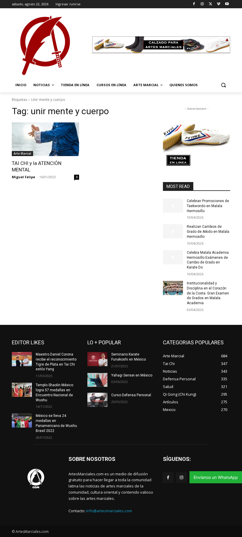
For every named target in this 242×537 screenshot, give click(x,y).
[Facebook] (194, 4)
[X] (210, 4)
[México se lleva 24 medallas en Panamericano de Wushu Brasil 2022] (22, 420)
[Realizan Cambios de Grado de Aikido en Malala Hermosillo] (173, 231)
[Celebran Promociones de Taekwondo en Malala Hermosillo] (173, 206)
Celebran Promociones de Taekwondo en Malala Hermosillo (208, 206)
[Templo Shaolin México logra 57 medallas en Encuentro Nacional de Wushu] (22, 390)
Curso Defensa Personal (131, 395)
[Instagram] (202, 4)
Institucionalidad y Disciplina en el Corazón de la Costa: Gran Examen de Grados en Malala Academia (208, 293)
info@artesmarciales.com (109, 510)
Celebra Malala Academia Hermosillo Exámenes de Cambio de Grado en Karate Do (208, 260)
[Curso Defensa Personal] (97, 400)
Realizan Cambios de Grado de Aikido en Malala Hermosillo (208, 232)
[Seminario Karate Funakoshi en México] (97, 359)
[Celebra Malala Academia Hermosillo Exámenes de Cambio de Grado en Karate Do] (173, 257)
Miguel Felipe (23, 177)
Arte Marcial (22, 153)
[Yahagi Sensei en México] (97, 380)
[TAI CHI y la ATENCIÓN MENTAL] (45, 139)
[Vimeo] (218, 4)
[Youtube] (226, 4)
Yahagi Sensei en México (131, 375)
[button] (223, 85)
